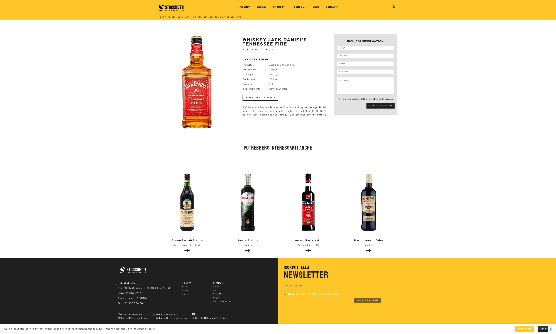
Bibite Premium (221, 302)
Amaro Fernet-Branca (187, 240)
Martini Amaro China (369, 240)
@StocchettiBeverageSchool (132, 318)
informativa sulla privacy (379, 99)
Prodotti (279, 7)
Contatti (332, 7)
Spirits (217, 294)
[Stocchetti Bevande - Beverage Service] (172, 7)
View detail (187, 250)
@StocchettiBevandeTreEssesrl (210, 318)
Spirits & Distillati (187, 17)
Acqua (216, 298)
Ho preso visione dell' (367, 99)
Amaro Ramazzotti (308, 240)
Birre (216, 287)
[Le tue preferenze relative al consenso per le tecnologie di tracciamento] (551, 329)
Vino (215, 291)
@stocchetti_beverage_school (171, 318)
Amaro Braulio (247, 240)
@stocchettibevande (166, 314)
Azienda (244, 7)
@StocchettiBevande (131, 314)
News (315, 7)
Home (161, 17)
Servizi (262, 7)
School (299, 7)
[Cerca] (393, 6)
